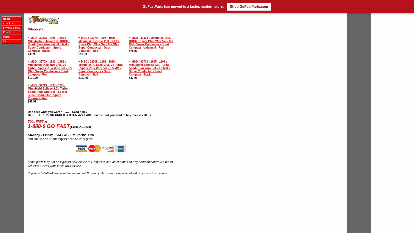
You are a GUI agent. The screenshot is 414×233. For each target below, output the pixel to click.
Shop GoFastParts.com (249, 6)
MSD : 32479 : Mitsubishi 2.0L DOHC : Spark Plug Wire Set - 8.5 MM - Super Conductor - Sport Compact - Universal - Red (151, 42)
